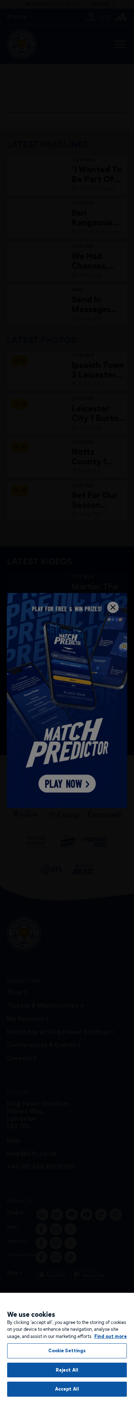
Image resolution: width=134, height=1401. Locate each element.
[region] (67, 1347)
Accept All (67, 1389)
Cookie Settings (67, 1350)
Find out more (110, 1336)
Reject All (67, 1370)
